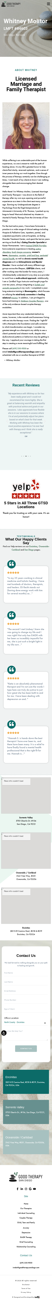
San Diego (29, 549)
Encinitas (33, 546)
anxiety (22, 255)
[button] (7, 421)
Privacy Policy (26, 1292)
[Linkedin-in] (22, 1189)
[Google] (30, 1189)
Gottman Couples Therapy (32, 301)
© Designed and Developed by (23, 1297)
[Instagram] (26, 1189)
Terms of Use (26, 1288)
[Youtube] (34, 1189)
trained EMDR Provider (36, 245)
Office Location (11, 1018)
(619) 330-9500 (19, 348)
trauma (14, 297)
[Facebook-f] (17, 1189)
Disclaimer (26, 1284)
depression (13, 255)
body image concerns (21, 252)
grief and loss (33, 255)
